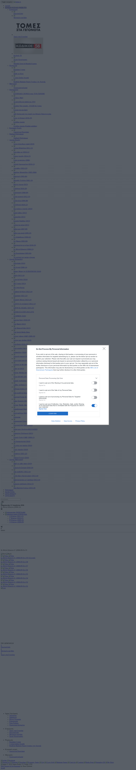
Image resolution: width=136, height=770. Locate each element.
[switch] (94, 382)
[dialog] (68, 385)
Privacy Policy (80, 421)
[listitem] (68, 378)
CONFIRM (53, 413)
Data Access (68, 421)
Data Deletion (56, 421)
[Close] (105, 349)
